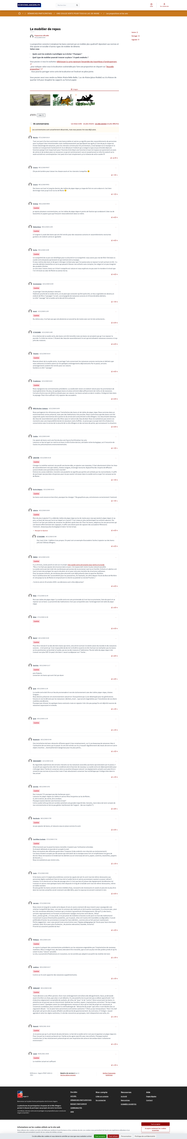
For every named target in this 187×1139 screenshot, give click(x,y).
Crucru (35, 167)
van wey (36, 903)
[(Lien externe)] (40, 100)
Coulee (35, 436)
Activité (124, 1096)
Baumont (36, 739)
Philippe (36, 940)
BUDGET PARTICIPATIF (78, 1104)
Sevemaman (37, 284)
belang (35, 204)
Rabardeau (37, 227)
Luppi (35, 1054)
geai (34, 689)
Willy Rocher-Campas (40, 408)
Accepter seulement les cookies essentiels (155, 1129)
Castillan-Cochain (39, 839)
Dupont (35, 1026)
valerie (35, 510)
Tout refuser (113, 1136)
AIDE (72, 1112)
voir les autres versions (68, 1075)
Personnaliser (126, 1136)
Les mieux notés (76, 124)
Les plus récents (88, 124)
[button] (40, 531)
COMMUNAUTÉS (76, 1108)
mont (35, 311)
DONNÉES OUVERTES (128, 1104)
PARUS (35, 557)
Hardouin (36, 818)
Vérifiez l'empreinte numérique (109, 1074)
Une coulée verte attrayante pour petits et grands (86, 565)
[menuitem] (82, 1096)
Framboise (37, 381)
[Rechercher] (77, 5)
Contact (149, 1100)
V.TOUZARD (37, 332)
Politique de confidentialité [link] (145, 1136)
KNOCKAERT (37, 761)
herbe (35, 250)
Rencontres (125, 1100)
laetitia (35, 665)
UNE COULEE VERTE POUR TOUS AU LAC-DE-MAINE (77, 13)
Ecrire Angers (37, 489)
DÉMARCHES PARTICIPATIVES (39, 13)
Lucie (35, 873)
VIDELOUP (36, 988)
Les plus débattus (113, 124)
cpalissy (36, 967)
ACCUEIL (73, 1096)
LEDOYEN (36, 458)
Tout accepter (155, 1124)
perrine (35, 787)
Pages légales (151, 1096)
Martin (35, 137)
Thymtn (36, 354)
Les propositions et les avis (117, 13)
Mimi (34, 596)
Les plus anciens (100, 124)
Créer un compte (102, 1096)
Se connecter (101, 1100)
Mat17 (35, 638)
